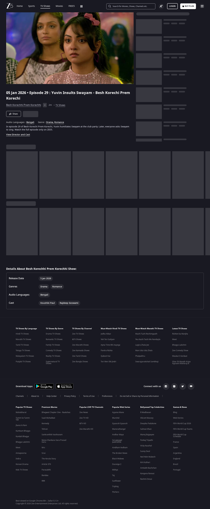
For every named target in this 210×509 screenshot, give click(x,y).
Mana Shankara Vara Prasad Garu (54, 441)
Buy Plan (189, 6)
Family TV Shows (53, 345)
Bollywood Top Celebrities (152, 407)
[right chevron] (206, 175)
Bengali (30, 122)
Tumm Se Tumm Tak (23, 419)
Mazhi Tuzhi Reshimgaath (146, 333)
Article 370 (46, 464)
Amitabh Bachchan (148, 468)
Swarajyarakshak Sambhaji (146, 361)
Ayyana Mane (118, 412)
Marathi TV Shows (23, 339)
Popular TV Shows (24, 407)
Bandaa (45, 475)
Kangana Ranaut (147, 473)
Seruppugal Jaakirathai (117, 441)
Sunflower (116, 481)
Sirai (44, 453)
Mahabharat (21, 412)
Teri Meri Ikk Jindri (108, 361)
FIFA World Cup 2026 (182, 423)
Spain (175, 447)
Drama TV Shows (53, 333)
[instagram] (174, 386)
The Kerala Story (49, 458)
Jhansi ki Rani (21, 425)
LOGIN (172, 6)
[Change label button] (161, 6)
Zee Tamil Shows (79, 356)
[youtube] (191, 386)
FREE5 (72, 6)
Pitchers (115, 492)
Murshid (115, 418)
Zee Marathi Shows (80, 345)
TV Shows (45, 6)
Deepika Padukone (148, 423)
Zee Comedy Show (180, 350)
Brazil (175, 464)
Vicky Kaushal (146, 445)
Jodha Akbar (106, 333)
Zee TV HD (84, 418)
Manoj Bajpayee (147, 434)
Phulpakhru (140, 356)
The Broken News (119, 453)
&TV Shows (77, 339)
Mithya (115, 469)
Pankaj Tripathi (146, 440)
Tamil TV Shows (22, 345)
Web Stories (178, 418)
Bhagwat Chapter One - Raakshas (56, 412)
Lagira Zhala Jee (142, 345)
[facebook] (166, 386)
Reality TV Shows (53, 356)
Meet (174, 339)
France (176, 442)
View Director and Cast (18, 134)
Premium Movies (49, 407)
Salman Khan (146, 429)
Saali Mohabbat (48, 418)
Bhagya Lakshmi (179, 345)
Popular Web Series (121, 407)
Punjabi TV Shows (23, 361)
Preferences (107, 396)
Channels (20, 396)
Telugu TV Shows (23, 350)
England (176, 458)
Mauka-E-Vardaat (179, 356)
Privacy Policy (70, 396)
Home (20, 6)
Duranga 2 (116, 464)
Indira (18, 458)
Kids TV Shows (22, 469)
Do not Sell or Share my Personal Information (139, 396)
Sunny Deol (145, 451)
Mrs (43, 447)
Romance (59, 122)
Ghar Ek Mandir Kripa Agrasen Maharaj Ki (181, 362)
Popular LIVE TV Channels (91, 407)
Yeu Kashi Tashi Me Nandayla (147, 339)
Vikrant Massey (146, 418)
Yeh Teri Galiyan (107, 339)
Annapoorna (21, 453)
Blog (175, 412)
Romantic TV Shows (54, 339)
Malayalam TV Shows (25, 356)
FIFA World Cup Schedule (179, 435)
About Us (35, 396)
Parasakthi (46, 469)
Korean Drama (22, 464)
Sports (31, 6)
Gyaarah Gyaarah (119, 423)
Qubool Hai (105, 356)
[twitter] (182, 386)
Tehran (45, 429)
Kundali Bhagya (22, 436)
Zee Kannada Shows (80, 350)
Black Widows (118, 458)
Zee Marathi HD (86, 429)
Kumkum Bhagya (23, 431)
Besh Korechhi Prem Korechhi (23, 105)
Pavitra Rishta (106, 350)
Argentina (177, 453)
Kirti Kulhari (145, 462)
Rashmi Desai (146, 479)
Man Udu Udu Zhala (143, 350)
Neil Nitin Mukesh (147, 456)
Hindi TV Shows (22, 333)
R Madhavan (145, 412)
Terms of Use (89, 396)
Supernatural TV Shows (53, 362)
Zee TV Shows (78, 333)
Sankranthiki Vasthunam (52, 434)
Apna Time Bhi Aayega (110, 345)
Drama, (50, 122)
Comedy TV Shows (54, 350)
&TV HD (82, 423)
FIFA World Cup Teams (182, 429)
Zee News (83, 412)
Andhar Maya (118, 434)
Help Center (51, 396)
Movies (59, 6)
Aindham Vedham (119, 447)
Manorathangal (118, 429)
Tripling (115, 486)
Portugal (176, 469)
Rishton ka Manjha (180, 333)
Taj (113, 475)
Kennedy (45, 423)
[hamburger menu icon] (202, 6)
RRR (43, 481)
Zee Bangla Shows (80, 361)
